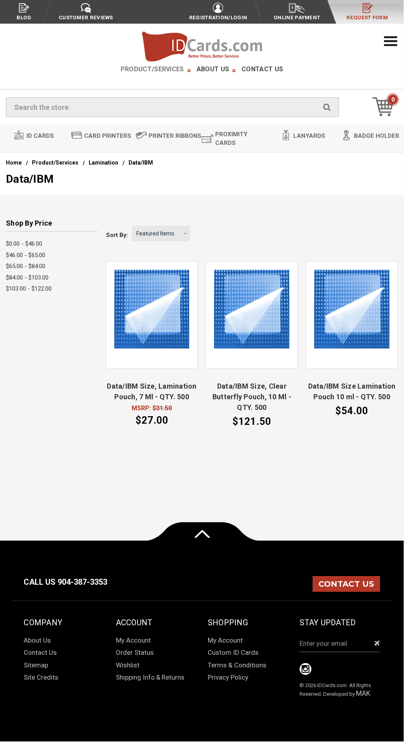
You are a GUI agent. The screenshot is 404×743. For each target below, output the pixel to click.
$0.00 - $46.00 (24, 243)
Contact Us (262, 69)
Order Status (135, 652)
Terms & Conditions (237, 665)
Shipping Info (135, 677)
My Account (133, 640)
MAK (363, 693)
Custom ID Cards (233, 652)
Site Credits (41, 677)
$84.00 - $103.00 (27, 277)
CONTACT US (346, 584)
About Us (213, 69)
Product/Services (152, 69)
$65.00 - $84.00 (25, 266)
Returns (173, 677)
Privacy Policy (228, 677)
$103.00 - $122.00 (29, 288)
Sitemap (36, 665)
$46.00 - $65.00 (25, 255)
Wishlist (128, 665)
